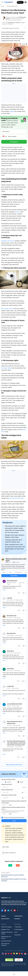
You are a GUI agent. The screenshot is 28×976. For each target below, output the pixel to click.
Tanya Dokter (14, 575)
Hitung (13, 820)
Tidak (10, 805)
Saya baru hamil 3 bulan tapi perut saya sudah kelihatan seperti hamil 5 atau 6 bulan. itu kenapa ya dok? (16, 742)
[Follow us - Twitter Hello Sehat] (11, 910)
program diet (10, 686)
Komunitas (17, 918)
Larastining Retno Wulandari (14, 22)
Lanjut (4, 589)
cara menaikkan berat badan (14, 704)
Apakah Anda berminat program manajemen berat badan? (13, 802)
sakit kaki (9, 598)
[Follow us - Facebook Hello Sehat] (2, 910)
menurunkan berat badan (16, 498)
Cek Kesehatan (18, 916)
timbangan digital (6, 368)
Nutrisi (2, 6)
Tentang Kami (17, 927)
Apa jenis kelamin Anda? (8, 779)
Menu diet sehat (11, 633)
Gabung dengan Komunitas (14, 764)
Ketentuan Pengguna (6, 927)
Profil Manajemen (18, 929)
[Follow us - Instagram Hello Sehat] (5, 910)
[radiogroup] (14, 782)
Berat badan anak (11, 615)
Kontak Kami (17, 934)
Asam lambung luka (12, 580)
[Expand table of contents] (14, 28)
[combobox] (23, 792)
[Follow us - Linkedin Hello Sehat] (8, 910)
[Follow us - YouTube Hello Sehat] (15, 910)
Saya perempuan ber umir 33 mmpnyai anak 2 (14, 722)
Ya (4, 805)
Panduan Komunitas (6, 941)
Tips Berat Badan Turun (12, 6)
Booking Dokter (5, 918)
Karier (15, 932)
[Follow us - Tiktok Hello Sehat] (18, 910)
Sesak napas (10, 651)
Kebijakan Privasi (5, 929)
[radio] (2, 805)
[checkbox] (2, 817)
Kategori (3, 916)
